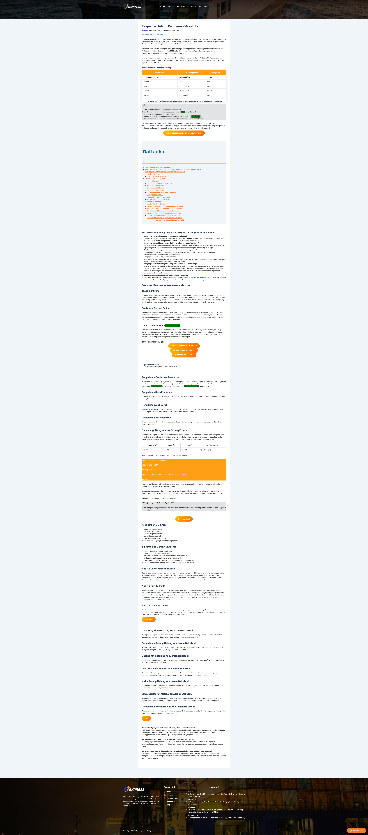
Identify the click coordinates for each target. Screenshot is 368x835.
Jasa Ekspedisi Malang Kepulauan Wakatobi (164, 213)
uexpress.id (207, 277)
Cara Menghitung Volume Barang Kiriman (163, 192)
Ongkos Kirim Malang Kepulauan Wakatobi (163, 211)
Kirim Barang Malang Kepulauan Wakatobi (163, 215)
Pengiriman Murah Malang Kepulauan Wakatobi (165, 220)
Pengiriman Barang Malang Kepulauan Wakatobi (165, 209)
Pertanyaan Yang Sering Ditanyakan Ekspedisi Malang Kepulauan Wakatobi (174, 169)
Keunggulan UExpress (155, 195)
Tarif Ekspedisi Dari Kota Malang (157, 167)
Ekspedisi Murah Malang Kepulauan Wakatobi (164, 218)
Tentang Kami (182, 6)
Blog (206, 6)
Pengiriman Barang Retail (156, 190)
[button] (184, 152)
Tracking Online (153, 174)
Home (162, 6)
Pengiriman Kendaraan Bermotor (159, 183)
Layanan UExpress (152, 181)
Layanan (171, 6)
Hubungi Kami (196, 6)
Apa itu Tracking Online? (156, 204)
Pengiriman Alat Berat (155, 188)
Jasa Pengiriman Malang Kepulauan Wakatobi (165, 206)
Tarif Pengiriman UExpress (155, 179)
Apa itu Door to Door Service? (158, 199)
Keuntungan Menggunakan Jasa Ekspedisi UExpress (165, 172)
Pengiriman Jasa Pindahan (157, 185)
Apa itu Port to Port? (154, 202)
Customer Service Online (156, 176)
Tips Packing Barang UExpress (158, 197)
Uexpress (142, 831)
